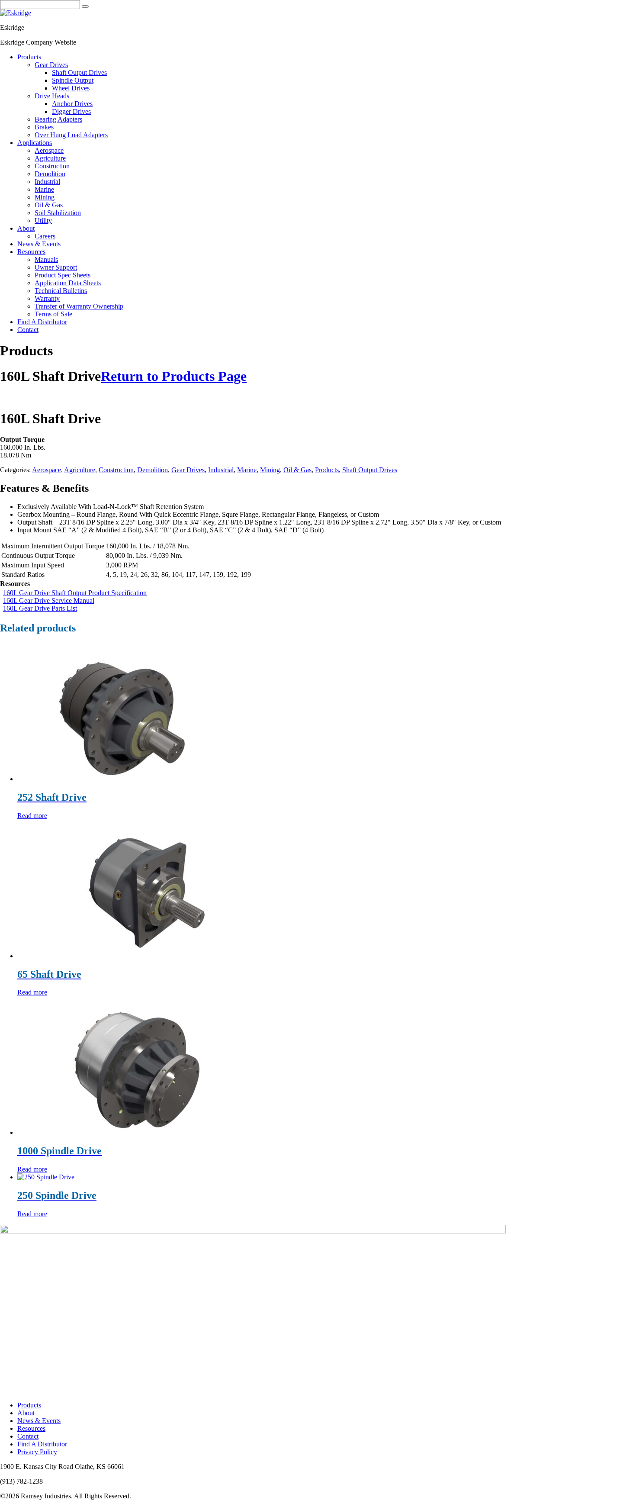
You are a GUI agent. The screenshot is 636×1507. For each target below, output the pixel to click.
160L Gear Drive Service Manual (48, 600)
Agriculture (79, 469)
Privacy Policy (37, 1451)
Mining (270, 469)
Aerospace (46, 469)
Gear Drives (188, 469)
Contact (28, 1436)
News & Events (39, 1420)
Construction (116, 469)
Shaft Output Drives (369, 469)
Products (327, 469)
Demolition (152, 469)
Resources (31, 1428)
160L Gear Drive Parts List (40, 608)
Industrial (221, 469)
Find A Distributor (42, 1444)
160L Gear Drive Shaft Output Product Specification (75, 592)
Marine (247, 469)
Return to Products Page (174, 376)
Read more (32, 815)
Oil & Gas (297, 469)
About (26, 1413)
